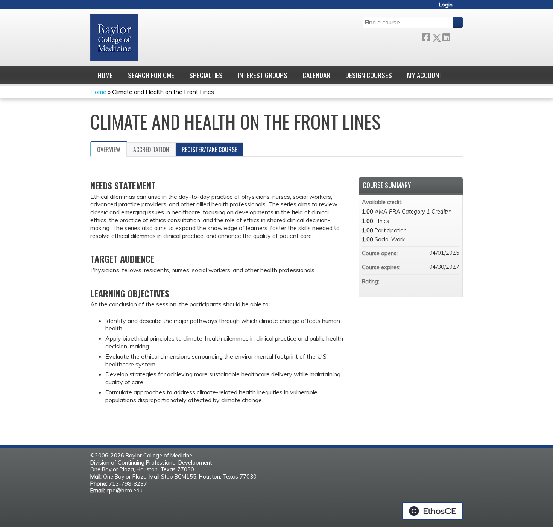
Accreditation (151, 149)
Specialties (206, 75)
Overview (108, 149)
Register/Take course (209, 149)
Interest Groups (262, 75)
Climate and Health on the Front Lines (163, 91)
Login (446, 5)
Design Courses (368, 75)
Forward (456, 36)
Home (105, 75)
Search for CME (151, 75)
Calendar (316, 75)
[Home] (114, 37)
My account (424, 75)
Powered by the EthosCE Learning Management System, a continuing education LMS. (432, 511)
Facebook (426, 36)
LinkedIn (446, 36)
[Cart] (460, 7)
